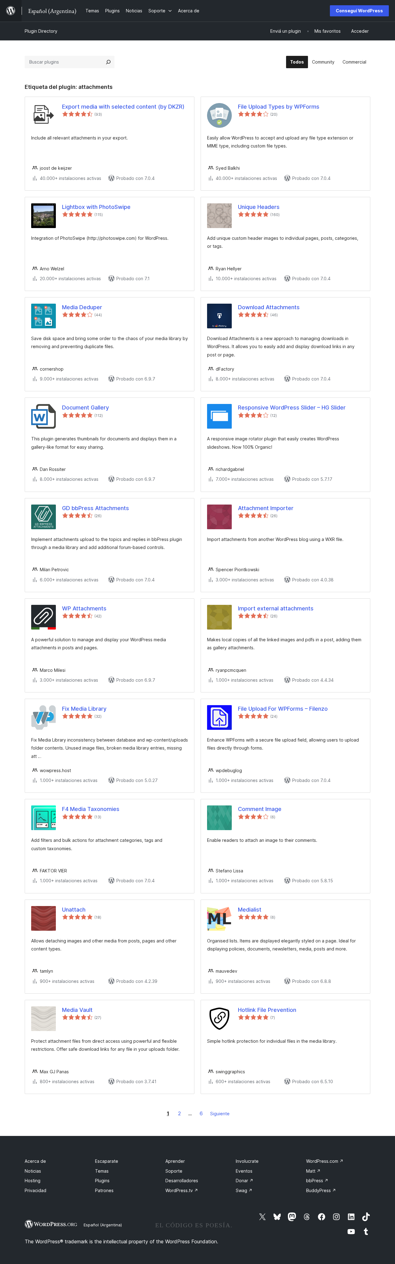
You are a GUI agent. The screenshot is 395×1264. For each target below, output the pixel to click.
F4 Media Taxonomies (90, 809)
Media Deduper (82, 307)
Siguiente (220, 1113)
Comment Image (259, 809)
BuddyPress (321, 1190)
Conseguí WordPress (359, 10)
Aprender (175, 1161)
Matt (313, 1171)
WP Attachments (84, 608)
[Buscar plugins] (108, 62)
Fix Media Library (84, 708)
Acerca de (35, 1161)
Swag (244, 1190)
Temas (102, 1171)
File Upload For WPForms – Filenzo (283, 708)
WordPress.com (324, 1161)
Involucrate (247, 1161)
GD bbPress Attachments (95, 508)
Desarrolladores (181, 1180)
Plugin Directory (41, 31)
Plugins (102, 1180)
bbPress (317, 1180)
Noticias (33, 1171)
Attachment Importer (265, 508)
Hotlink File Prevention (267, 1010)
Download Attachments (269, 307)
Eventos (244, 1171)
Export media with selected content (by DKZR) (123, 106)
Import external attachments (276, 608)
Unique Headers (259, 207)
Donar (244, 1180)
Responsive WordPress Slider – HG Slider (292, 407)
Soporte (173, 1171)
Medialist (249, 909)
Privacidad (35, 1190)
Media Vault (77, 1010)
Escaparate (106, 1161)
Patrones (104, 1190)
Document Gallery (85, 407)
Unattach (73, 909)
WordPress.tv (181, 1190)
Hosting (32, 1180)
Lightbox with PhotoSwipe (96, 207)
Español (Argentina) (103, 1224)
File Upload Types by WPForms (278, 106)
